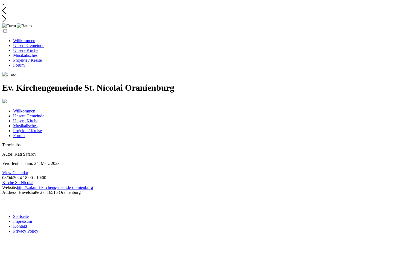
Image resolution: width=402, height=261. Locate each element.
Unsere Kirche (25, 50)
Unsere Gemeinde (28, 45)
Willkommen (24, 40)
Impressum (22, 221)
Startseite (21, 216)
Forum (19, 65)
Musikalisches (25, 55)
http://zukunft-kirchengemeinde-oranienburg (55, 187)
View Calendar (15, 172)
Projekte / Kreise (27, 60)
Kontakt (20, 226)
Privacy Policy (25, 231)
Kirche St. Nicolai (17, 182)
